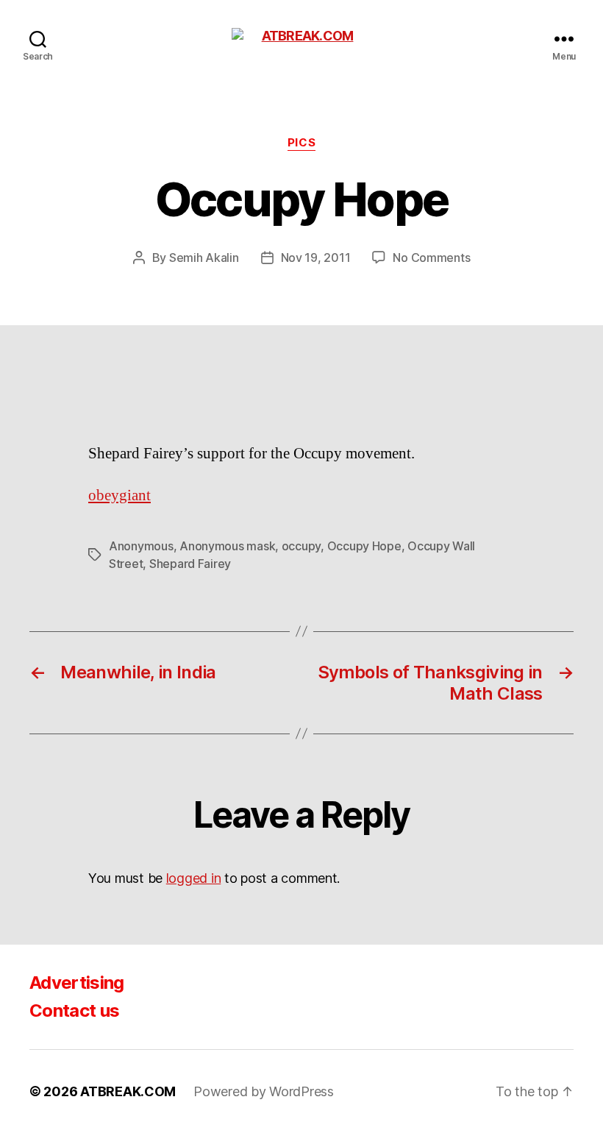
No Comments (431, 257)
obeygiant (119, 495)
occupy (301, 546)
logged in (193, 878)
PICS (301, 142)
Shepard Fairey (190, 563)
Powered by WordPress (263, 1091)
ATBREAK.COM (128, 1091)
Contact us (74, 1010)
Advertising (76, 982)
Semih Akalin (204, 257)
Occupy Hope (364, 546)
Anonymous (141, 546)
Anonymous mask (227, 546)
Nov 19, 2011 (316, 257)
